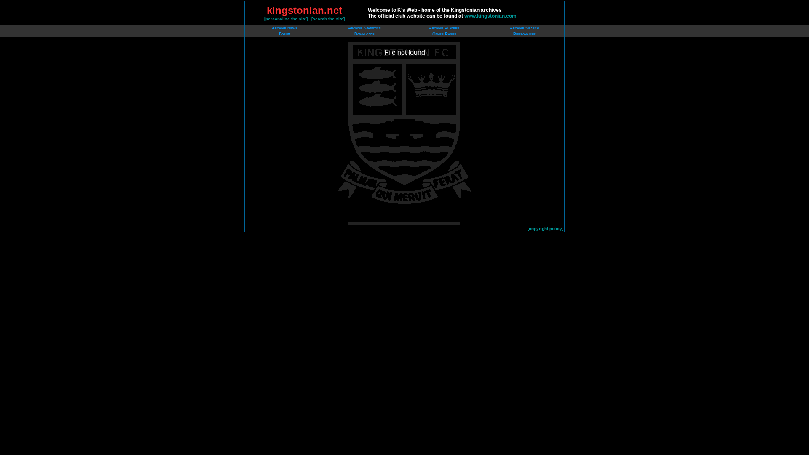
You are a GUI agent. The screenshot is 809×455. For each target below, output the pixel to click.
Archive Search (524, 28)
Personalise (524, 34)
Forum (284, 34)
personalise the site (285, 18)
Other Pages (444, 34)
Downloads (364, 34)
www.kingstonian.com (490, 16)
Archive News (284, 28)
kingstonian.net (304, 10)
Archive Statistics (364, 28)
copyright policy (545, 228)
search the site (328, 18)
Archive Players (444, 28)
